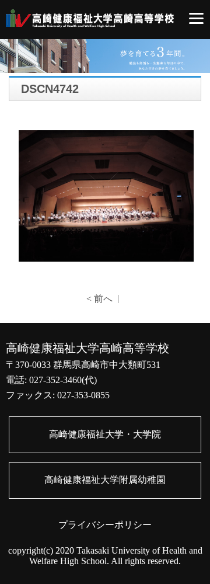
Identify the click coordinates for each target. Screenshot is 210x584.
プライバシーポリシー (105, 525)
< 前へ (99, 299)
